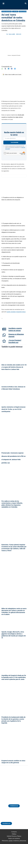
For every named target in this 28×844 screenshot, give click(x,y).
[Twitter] (7, 783)
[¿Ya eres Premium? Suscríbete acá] (4, 341)
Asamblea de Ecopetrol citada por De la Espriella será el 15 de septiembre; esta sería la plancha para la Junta (13, 677)
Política (14, 834)
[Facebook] (11, 68)
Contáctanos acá (14, 806)
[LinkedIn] (8, 68)
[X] (5, 68)
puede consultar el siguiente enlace (16, 311)
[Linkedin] (10, 783)
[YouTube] (18, 783)
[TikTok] (15, 783)
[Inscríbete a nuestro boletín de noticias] (4, 329)
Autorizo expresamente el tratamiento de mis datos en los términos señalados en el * (15, 147)
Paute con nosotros (14, 838)
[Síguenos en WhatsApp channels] (4, 335)
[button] (26, 4)
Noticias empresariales (6, 11)
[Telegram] (15, 68)
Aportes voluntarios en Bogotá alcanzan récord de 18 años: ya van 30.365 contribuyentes (13, 409)
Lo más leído (15, 11)
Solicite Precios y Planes (14, 836)
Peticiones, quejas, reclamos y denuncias (14, 840)
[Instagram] (13, 783)
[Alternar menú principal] (3, 3)
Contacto (14, 832)
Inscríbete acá (6, 823)
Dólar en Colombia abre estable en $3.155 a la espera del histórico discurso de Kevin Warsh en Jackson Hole (14, 367)
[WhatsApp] (2, 68)
